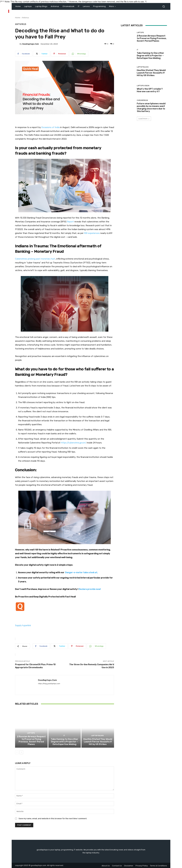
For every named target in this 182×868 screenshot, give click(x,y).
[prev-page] (17, 752)
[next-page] (21, 752)
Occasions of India (50, 127)
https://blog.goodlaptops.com (49, 683)
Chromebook (142, 100)
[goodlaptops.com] (17, 44)
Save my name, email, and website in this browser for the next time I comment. (53, 818)
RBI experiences (92, 233)
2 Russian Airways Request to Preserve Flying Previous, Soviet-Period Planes (31, 740)
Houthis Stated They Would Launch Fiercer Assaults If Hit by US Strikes (97, 742)
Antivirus (25, 17)
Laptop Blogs (97, 735)
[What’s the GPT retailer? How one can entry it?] (128, 89)
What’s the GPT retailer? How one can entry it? (150, 90)
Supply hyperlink (23, 625)
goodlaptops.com (30, 44)
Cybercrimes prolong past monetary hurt (35, 259)
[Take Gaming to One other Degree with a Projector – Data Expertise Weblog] (64, 727)
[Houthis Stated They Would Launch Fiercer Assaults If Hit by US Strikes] (97, 727)
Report (70, 221)
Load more (142, 118)
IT (64, 735)
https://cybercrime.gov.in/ (73, 442)
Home (17, 17)
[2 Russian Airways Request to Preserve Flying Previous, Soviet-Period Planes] (31, 727)
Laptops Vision (143, 85)
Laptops (31, 733)
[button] (163, 6)
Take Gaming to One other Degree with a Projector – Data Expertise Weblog (64, 742)
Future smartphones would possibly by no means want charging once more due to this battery (151, 107)
